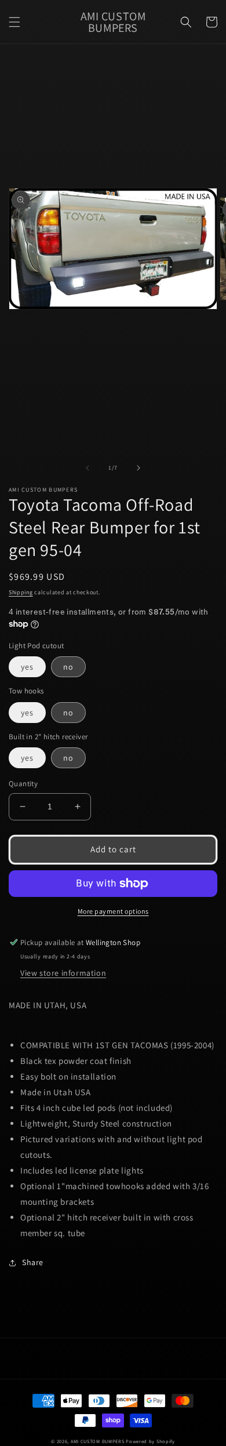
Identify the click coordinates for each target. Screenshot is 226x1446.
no (68, 667)
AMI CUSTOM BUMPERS (98, 1441)
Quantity (23, 784)
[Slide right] (138, 468)
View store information (63, 973)
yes (27, 667)
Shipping (21, 592)
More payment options (113, 911)
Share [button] (32, 1262)
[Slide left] (87, 468)
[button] (14, 22)
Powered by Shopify (150, 1441)
